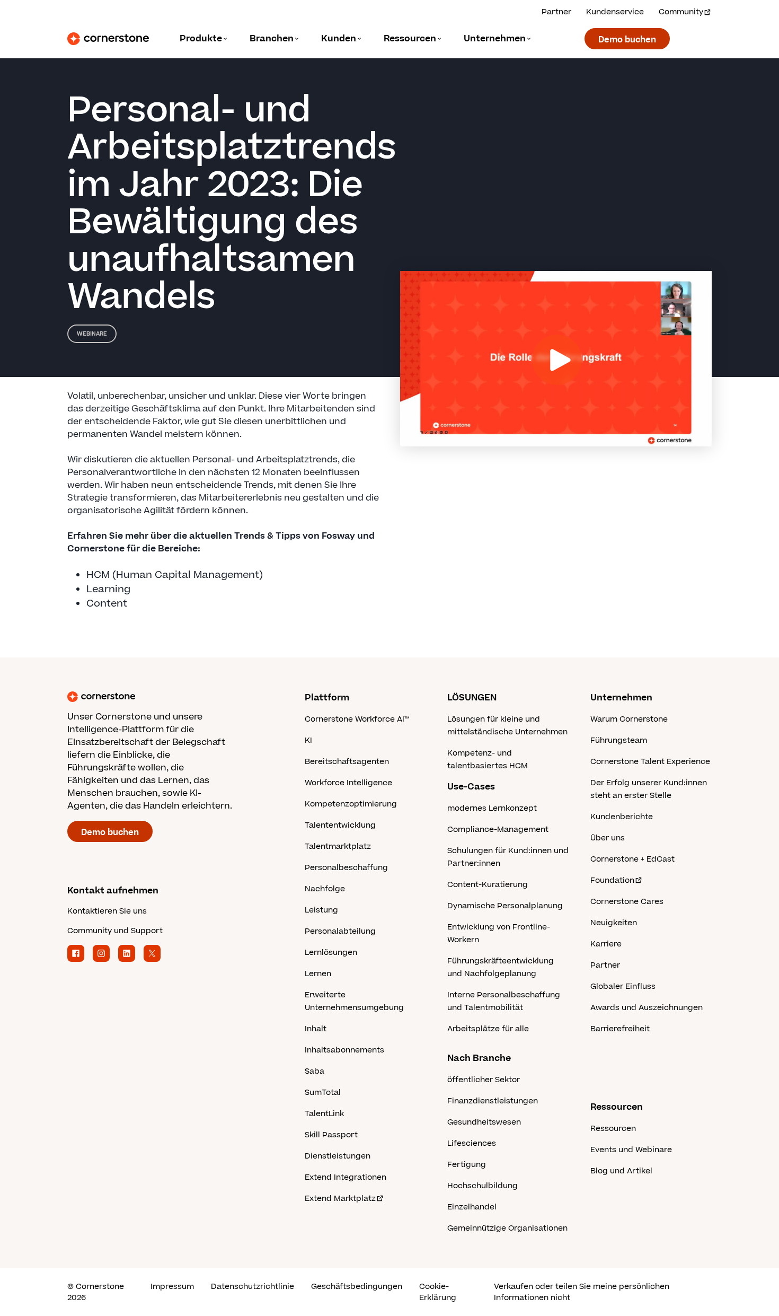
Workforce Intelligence (348, 782)
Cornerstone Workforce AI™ (357, 719)
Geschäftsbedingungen (356, 1286)
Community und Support (115, 930)
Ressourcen (613, 1128)
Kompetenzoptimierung (351, 804)
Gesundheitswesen (484, 1122)
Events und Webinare (631, 1149)
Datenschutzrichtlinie (252, 1286)
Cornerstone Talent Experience (650, 761)
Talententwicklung (340, 825)
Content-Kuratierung (487, 884)
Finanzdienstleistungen (492, 1101)
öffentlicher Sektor (483, 1079)
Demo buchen (627, 40)
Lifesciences (471, 1143)
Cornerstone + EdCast (632, 859)
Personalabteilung (340, 931)
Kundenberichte (621, 816)
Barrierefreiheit (620, 1028)
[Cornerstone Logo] (108, 38)
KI (308, 740)
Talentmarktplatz (338, 846)
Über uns (607, 838)
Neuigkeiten (613, 922)
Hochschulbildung (482, 1185)
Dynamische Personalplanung (505, 905)
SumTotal (323, 1092)
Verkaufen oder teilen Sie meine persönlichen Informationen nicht (581, 1292)
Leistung (321, 910)
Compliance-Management (497, 829)
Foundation (612, 880)
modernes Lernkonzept (492, 808)
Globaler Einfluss (623, 986)
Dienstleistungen (337, 1156)
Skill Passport (331, 1134)
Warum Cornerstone (629, 719)
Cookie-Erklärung (437, 1292)
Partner (556, 11)
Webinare (92, 334)
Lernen (318, 973)
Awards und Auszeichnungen (646, 1007)
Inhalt (315, 1028)
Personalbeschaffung (346, 867)
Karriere (606, 944)
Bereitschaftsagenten (347, 761)
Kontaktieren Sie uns (107, 911)
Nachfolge (325, 888)
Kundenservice (615, 11)
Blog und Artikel (621, 1171)
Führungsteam (618, 740)
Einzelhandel (472, 1207)
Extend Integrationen (345, 1177)
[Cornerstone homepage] (169, 696)
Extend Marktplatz (340, 1198)
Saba (314, 1071)
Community (681, 11)
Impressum (172, 1286)
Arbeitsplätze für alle (488, 1028)
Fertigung (466, 1164)
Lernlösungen (331, 952)
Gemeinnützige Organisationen (507, 1228)
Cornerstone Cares (626, 901)
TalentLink (324, 1113)
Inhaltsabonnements (344, 1050)
